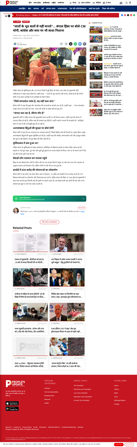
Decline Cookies (129, 444)
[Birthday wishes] (121, 2)
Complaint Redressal (69, 427)
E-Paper (116, 404)
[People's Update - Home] (12, 2)
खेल (29, 9)
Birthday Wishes (119, 400)
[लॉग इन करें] (130, 3)
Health (46, 403)
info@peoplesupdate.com (32, 438)
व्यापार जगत (50, 9)
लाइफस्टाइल (62, 9)
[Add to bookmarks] (66, 44)
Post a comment (51, 222)
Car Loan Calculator (81, 393)
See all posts (82, 207)
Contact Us (17, 427)
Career (35, 427)
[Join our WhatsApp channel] (134, 15)
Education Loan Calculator (83, 397)
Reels (116, 393)
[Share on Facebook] (80, 44)
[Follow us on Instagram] (125, 15)
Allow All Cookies (118, 444)
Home (116, 386)
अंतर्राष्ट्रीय (22, 9)
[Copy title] (84, 44)
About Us (9, 427)
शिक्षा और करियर (108, 9)
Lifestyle (47, 388)
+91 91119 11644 (55, 438)
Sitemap (80, 427)
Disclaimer (43, 427)
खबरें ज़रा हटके (94, 9)
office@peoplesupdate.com (17, 439)
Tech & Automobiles (51, 392)
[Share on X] (70, 44)
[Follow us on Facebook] (122, 15)
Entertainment (49, 396)
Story (116, 397)
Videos (116, 389)
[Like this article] (61, 44)
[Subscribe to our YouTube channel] (131, 15)
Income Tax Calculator (82, 400)
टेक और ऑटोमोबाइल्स (78, 9)
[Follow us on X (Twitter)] (128, 15)
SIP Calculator (79, 386)
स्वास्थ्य (36, 9)
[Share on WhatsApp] (75, 44)
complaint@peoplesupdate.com (96, 438)
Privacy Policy (26, 427)
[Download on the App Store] (6, 16)
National (47, 399)
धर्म (42, 9)
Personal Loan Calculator (82, 389)
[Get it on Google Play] (9, 16)
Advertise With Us (54, 427)
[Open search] (127, 3)
